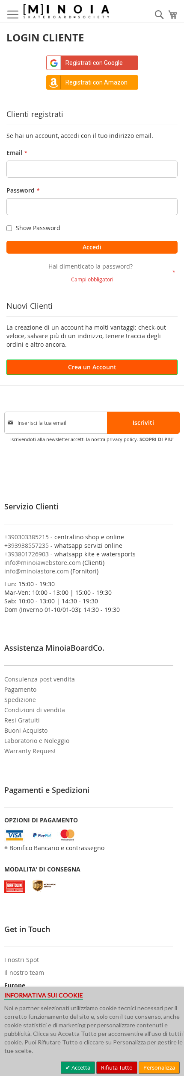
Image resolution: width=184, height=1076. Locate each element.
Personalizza (159, 1067)
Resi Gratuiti (22, 720)
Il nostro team (24, 972)
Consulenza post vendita (39, 679)
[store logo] (66, 11)
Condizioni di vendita (34, 710)
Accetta (80, 1067)
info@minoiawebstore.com (42, 562)
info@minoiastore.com (36, 571)
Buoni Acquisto (25, 730)
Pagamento (20, 689)
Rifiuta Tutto (117, 1067)
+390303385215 (26, 537)
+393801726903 (26, 554)
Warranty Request (30, 751)
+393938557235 (26, 545)
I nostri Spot (21, 960)
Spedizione (20, 700)
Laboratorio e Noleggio (36, 741)
